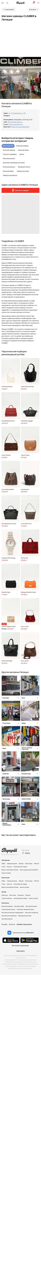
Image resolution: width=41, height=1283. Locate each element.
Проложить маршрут (22, 190)
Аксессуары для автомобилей (29, 870)
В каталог (32, 9)
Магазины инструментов (9, 916)
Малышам (21, 895)
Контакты (12, 924)
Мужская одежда (9, 150)
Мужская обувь (8, 171)
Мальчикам (12, 895)
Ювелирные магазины (24, 916)
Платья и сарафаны (10, 154)
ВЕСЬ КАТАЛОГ (8, 146)
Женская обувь (23, 150)
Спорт (3, 867)
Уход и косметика (7, 898)
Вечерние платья (24, 167)
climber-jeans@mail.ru (16, 124)
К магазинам (9, 9)
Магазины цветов (7, 919)
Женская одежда (22, 146)
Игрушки (27, 895)
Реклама (4, 924)
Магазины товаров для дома (25, 909)
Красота (9, 867)
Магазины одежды (7, 906)
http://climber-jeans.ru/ (15, 122)
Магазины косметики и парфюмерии (12, 912)
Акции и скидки (6, 873)
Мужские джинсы (9, 167)
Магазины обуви (19, 906)
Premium (36, 863)
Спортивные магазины (8, 909)
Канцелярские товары (20, 867)
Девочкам (5, 895)
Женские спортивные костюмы (14, 163)
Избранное (38, 3)
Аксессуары (28, 863)
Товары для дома (23, 171)
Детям (22, 154)
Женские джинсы (9, 158)
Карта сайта (20, 951)
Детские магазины (31, 906)
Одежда (21, 863)
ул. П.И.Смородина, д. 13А (17, 113)
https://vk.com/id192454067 (20, 127)
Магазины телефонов (31, 912)
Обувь (3, 863)
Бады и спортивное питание (10, 870)
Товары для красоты (10, 175)
